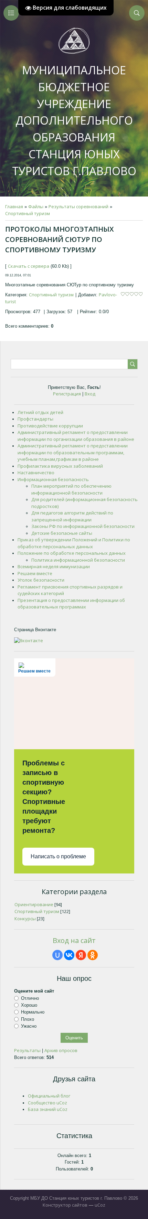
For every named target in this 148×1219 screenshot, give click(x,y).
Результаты (27, 1050)
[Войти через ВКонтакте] (69, 955)
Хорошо (29, 1005)
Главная (14, 206)
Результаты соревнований (78, 206)
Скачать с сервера (28, 266)
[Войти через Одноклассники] (92, 955)
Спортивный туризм (27, 213)
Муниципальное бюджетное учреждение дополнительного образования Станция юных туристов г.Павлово (74, 120)
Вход (90, 394)
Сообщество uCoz (47, 1103)
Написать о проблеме (58, 856)
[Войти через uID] (57, 955)
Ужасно (28, 1026)
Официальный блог (49, 1096)
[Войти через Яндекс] (81, 955)
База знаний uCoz (47, 1109)
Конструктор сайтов (65, 1205)
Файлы (35, 206)
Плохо (27, 1018)
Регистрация (67, 394)
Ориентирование (33, 904)
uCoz (100, 1205)
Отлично (30, 998)
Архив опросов (60, 1050)
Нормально (32, 1012)
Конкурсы (25, 918)
